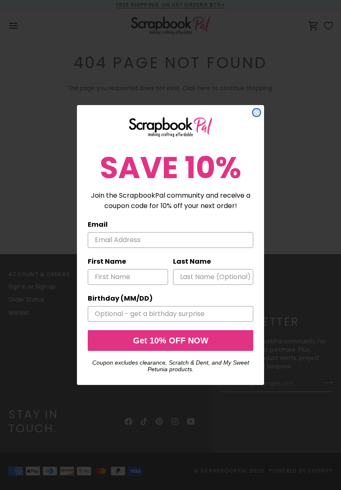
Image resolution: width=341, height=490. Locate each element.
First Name (107, 261)
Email (98, 224)
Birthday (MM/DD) (120, 298)
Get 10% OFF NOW (170, 340)
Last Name (192, 261)
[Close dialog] (256, 112)
